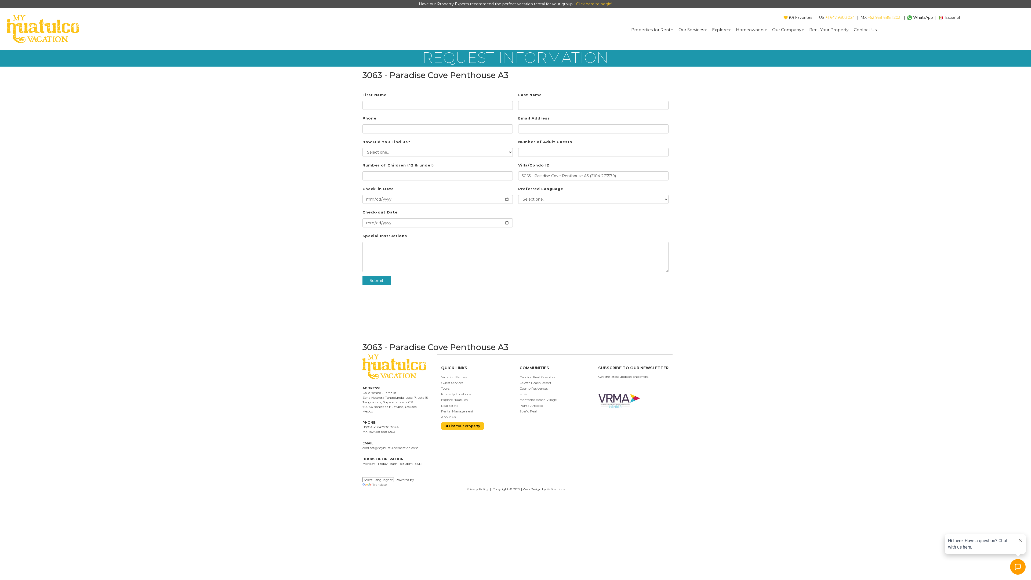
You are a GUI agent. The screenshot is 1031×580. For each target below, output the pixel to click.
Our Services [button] (691, 29)
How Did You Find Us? (386, 142)
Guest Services (452, 383)
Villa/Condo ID (534, 165)
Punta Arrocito (531, 406)
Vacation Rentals (454, 377)
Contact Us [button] (865, 29)
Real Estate (449, 406)
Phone (369, 118)
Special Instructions (384, 236)
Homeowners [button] (750, 29)
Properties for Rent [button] (650, 29)
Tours (445, 388)
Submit (376, 280)
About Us (448, 417)
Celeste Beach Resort (535, 383)
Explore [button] (720, 29)
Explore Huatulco (454, 400)
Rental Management (457, 411)
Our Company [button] (786, 29)
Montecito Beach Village (538, 400)
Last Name (530, 95)
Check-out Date (380, 212)
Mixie (523, 394)
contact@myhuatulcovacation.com (390, 448)
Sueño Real (528, 411)
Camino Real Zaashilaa (537, 377)
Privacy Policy (477, 489)
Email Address (534, 118)
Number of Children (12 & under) (398, 165)
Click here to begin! (594, 4)
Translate (379, 485)
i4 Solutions (556, 489)
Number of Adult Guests (545, 142)
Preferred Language (540, 189)
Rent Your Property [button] (828, 29)
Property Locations (456, 394)
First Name (374, 95)
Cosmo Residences (534, 388)
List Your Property (464, 426)
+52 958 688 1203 (884, 17)
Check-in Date (378, 189)
